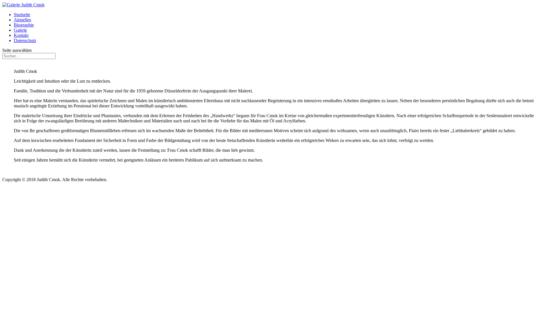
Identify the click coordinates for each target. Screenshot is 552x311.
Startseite (22, 14)
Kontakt (21, 35)
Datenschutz (25, 40)
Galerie (20, 30)
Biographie (24, 24)
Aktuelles (22, 19)
